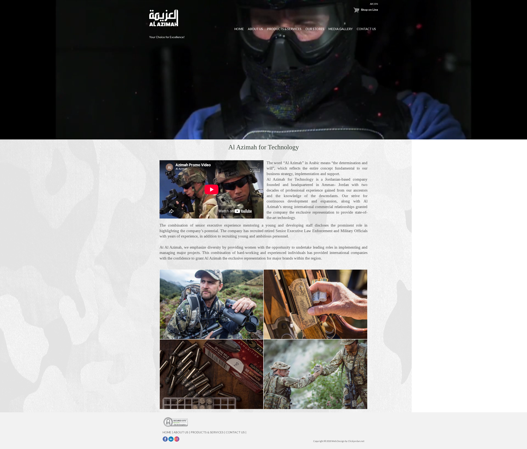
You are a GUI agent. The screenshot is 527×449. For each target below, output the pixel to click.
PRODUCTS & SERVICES (284, 29)
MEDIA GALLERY (340, 29)
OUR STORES (314, 29)
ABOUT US (255, 29)
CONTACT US (366, 29)
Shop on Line (369, 9)
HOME (239, 29)
